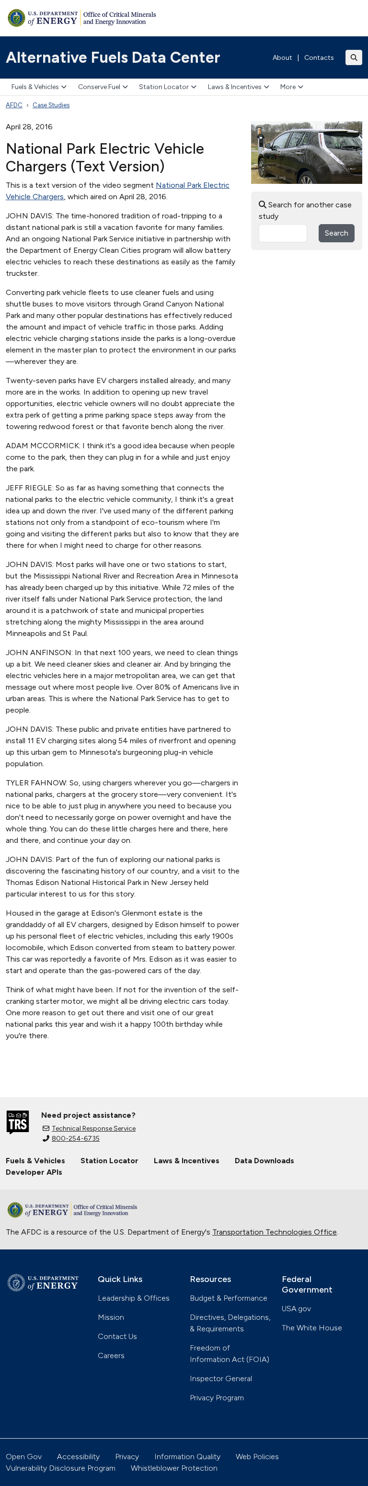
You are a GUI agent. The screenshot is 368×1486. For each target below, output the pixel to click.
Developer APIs (34, 1172)
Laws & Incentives (235, 87)
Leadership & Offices (134, 1298)
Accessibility (78, 1456)
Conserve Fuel (99, 87)
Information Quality (187, 1456)
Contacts (319, 58)
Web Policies (257, 1456)
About (282, 58)
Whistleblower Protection (174, 1468)
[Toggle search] (354, 57)
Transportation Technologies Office (274, 1231)
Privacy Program (217, 1397)
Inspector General (221, 1378)
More (288, 87)
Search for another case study (305, 210)
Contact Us (117, 1336)
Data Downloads (264, 1160)
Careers (111, 1355)
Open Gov (24, 1456)
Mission (111, 1317)
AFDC (14, 105)
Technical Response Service (94, 1128)
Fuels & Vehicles (35, 87)
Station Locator (164, 87)
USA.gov (296, 1308)
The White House (312, 1327)
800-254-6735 (76, 1138)
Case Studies (51, 105)
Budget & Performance (228, 1298)
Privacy (127, 1456)
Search (336, 233)
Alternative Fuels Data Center (113, 57)
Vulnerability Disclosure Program (60, 1468)
